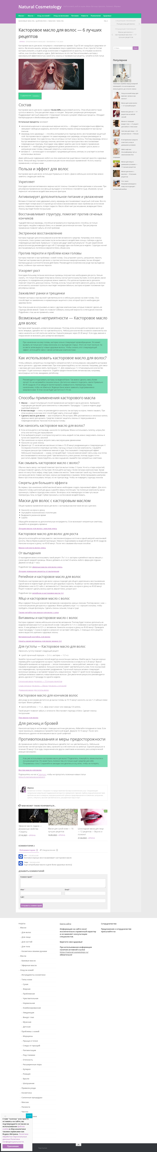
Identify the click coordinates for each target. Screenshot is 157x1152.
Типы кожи (27, 979)
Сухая (25, 984)
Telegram (42, 774)
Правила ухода (29, 1088)
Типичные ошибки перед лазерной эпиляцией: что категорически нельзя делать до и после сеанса (125, 86)
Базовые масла (26, 21)
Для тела (26, 946)
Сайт (22, 897)
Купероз (26, 1069)
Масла (30, 16)
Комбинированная (32, 1008)
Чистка (25, 1111)
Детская (27, 1026)
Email (67, 889)
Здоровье (107, 16)
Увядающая (28, 1012)
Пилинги (26, 1107)
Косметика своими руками (34, 951)
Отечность (28, 1060)
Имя (22, 889)
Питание (75, 16)
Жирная (26, 989)
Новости (84, 16)
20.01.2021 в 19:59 (35, 862)
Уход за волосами (61, 16)
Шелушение (28, 1083)
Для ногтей (27, 942)
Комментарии (30, 850)
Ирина (22, 42)
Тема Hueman (42, 1148)
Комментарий (26, 877)
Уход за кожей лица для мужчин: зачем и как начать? (129, 95)
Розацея (26, 1074)
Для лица (26, 937)
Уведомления (50, 850)
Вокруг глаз (28, 1017)
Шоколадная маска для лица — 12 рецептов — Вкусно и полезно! (90, 831)
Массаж (25, 1102)
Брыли (26, 1078)
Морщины (28, 1036)
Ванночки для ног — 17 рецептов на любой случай (129, 114)
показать (36, 96)
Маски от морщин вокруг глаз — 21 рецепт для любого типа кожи (129, 124)
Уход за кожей (43, 16)
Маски (21, 16)
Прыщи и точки (30, 1041)
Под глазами (29, 1055)
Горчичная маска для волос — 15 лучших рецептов (40, 681)
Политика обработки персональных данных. (15, 1136)
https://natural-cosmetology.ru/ (74, 952)
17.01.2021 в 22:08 (33, 855)
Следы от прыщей (31, 1045)
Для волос (41, 21)
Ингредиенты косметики (33, 975)
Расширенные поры (32, 1064)
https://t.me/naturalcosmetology (32, 777)
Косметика (27, 1093)
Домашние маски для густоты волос (34, 690)
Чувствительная (30, 998)
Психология (96, 16)
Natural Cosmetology (40, 7)
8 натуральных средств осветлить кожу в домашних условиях (129, 142)
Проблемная (29, 993)
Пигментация (29, 1050)
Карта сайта (65, 923)
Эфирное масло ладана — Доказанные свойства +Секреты (30, 829)
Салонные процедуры (32, 1097)
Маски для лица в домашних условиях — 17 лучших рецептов (129, 164)
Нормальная (29, 1003)
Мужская (27, 1022)
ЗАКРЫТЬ (29, 1116)
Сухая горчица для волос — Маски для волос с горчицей (42, 685)
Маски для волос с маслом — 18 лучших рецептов (128, 174)
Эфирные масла (29, 965)
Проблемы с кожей (30, 1031)
